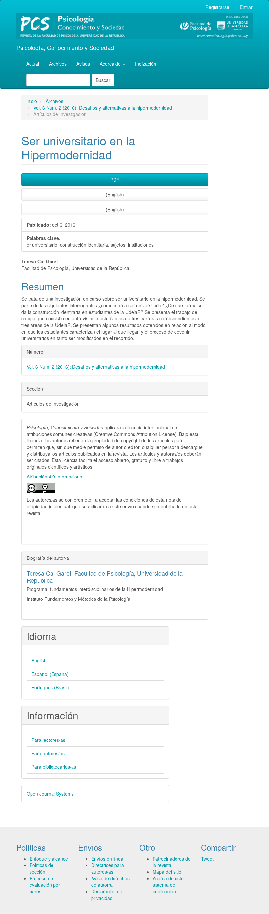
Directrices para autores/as (107, 868)
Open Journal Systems (50, 793)
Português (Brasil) (50, 687)
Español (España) (50, 674)
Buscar (103, 80)
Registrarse (217, 7)
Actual (32, 63)
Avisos (83, 63)
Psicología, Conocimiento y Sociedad (65, 47)
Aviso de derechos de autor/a (110, 881)
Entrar (246, 7)
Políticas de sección (41, 868)
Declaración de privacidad (106, 894)
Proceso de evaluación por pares (45, 885)
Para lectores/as (48, 740)
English (39, 660)
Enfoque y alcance (49, 858)
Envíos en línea (107, 858)
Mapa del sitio (167, 871)
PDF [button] (114, 179)
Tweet (207, 858)
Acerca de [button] (111, 63)
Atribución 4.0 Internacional (55, 476)
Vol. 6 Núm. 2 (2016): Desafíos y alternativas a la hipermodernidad (102, 107)
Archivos (58, 63)
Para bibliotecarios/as (53, 766)
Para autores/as (48, 753)
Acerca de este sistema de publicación (168, 885)
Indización (145, 63)
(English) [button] (115, 194)
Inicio (31, 101)
